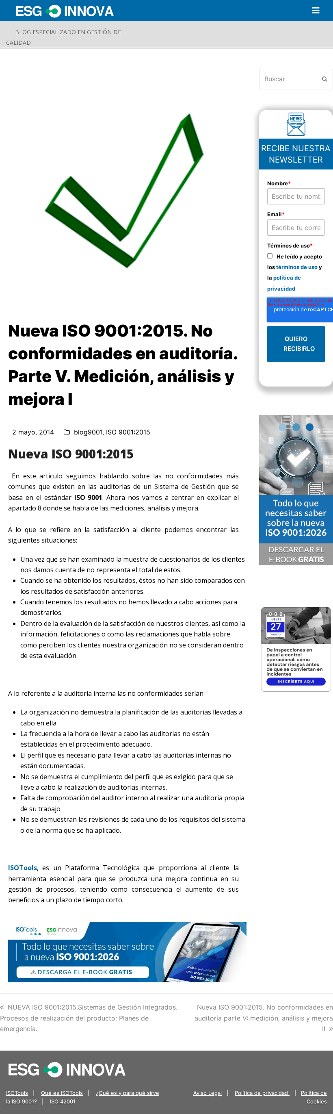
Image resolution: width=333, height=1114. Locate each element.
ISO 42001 (63, 1101)
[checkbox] (296, 272)
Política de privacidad (262, 1093)
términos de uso (297, 267)
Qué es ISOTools (62, 1093)
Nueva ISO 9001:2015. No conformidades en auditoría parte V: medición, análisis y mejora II (264, 1018)
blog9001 (88, 432)
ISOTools (22, 867)
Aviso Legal (207, 1093)
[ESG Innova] (67, 1069)
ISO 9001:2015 (128, 432)
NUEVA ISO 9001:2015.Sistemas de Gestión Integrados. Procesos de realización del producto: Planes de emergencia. (88, 1018)
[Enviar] (324, 79)
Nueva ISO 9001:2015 (71, 453)
